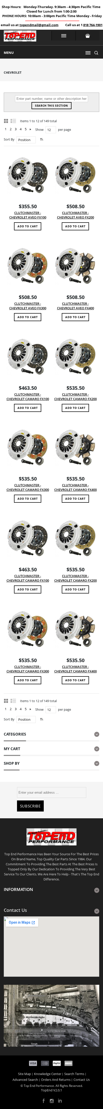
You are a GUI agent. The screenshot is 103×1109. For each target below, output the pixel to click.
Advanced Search (25, 1079)
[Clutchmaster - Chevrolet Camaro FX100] (28, 357)
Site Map (24, 1074)
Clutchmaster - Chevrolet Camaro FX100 (27, 396)
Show (39, 129)
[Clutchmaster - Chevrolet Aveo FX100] (28, 175)
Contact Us (82, 1079)
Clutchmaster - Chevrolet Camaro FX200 (75, 396)
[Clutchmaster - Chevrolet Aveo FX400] (75, 266)
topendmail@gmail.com (39, 25)
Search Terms (74, 1074)
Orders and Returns (55, 1079)
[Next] (30, 129)
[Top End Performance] (20, 37)
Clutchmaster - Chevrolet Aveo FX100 (27, 215)
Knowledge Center (47, 1074)
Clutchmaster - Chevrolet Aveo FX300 (27, 306)
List (13, 120)
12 (49, 129)
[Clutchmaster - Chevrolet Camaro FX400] (75, 447)
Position (24, 140)
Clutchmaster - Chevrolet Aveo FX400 (75, 306)
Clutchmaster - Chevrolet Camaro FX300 (27, 487)
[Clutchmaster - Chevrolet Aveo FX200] (75, 175)
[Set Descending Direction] (41, 139)
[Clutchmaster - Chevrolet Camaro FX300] (28, 447)
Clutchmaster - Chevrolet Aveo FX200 (75, 215)
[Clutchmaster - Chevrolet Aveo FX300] (28, 266)
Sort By (9, 139)
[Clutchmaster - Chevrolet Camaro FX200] (75, 357)
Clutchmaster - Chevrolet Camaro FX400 (75, 487)
